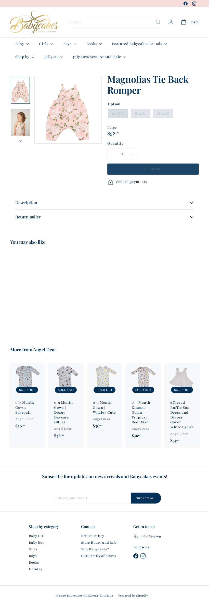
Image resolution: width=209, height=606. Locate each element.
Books (92, 43)
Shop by (22, 56)
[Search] (158, 22)
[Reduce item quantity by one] (112, 153)
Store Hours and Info (99, 542)
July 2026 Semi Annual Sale (97, 56)
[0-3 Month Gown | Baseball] (27, 398)
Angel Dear (44, 349)
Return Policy (92, 536)
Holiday (36, 569)
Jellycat (51, 56)
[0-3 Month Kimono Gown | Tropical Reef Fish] (143, 403)
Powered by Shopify (133, 595)
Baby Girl (37, 536)
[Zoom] (68, 109)
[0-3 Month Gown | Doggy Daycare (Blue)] (66, 403)
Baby (20, 43)
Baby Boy (36, 542)
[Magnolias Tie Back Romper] (23, 292)
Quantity (115, 143)
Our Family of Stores (98, 556)
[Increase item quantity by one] (131, 153)
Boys (67, 43)
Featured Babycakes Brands (137, 43)
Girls (44, 43)
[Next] (20, 139)
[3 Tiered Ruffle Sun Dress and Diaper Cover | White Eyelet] (182, 405)
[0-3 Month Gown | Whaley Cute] (104, 398)
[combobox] (115, 22)
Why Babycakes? (95, 549)
